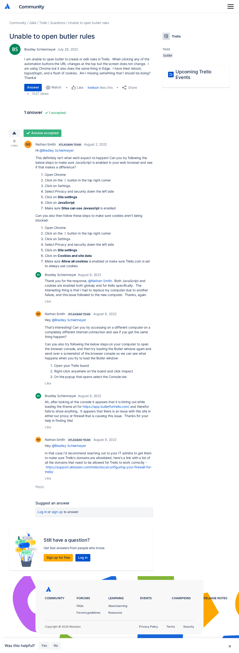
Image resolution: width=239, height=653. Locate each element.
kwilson (93, 87)
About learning (117, 606)
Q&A (32, 23)
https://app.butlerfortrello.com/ (106, 406)
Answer (33, 87)
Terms (170, 626)
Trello (43, 23)
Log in (42, 512)
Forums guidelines (88, 612)
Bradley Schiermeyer (40, 49)
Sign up (57, 512)
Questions (57, 23)
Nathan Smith (45, 144)
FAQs (80, 606)
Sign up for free (58, 557)
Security (188, 626)
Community (31, 6)
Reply (39, 487)
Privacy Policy (148, 626)
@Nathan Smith (100, 281)
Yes (44, 645)
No (56, 645)
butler (167, 55)
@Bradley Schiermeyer (56, 150)
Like (48, 301)
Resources (115, 612)
